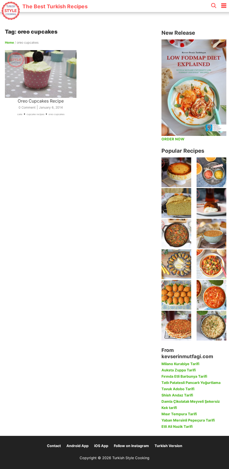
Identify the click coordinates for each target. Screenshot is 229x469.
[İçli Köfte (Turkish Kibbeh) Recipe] (176, 295)
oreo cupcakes (56, 114)
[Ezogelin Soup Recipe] (211, 233)
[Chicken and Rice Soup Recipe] (211, 295)
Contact (54, 445)
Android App (77, 445)
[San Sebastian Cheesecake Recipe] (176, 172)
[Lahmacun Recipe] (176, 326)
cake (19, 114)
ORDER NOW (172, 139)
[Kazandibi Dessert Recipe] (211, 203)
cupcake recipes (35, 114)
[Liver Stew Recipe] (176, 233)
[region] (81, 171)
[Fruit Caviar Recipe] (211, 172)
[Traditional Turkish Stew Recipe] (211, 264)
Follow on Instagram (131, 445)
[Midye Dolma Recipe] (176, 264)
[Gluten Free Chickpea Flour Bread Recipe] (176, 203)
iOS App (101, 445)
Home (9, 42)
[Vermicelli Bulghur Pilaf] (211, 326)
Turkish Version (168, 445)
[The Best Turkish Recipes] (44, 17)
